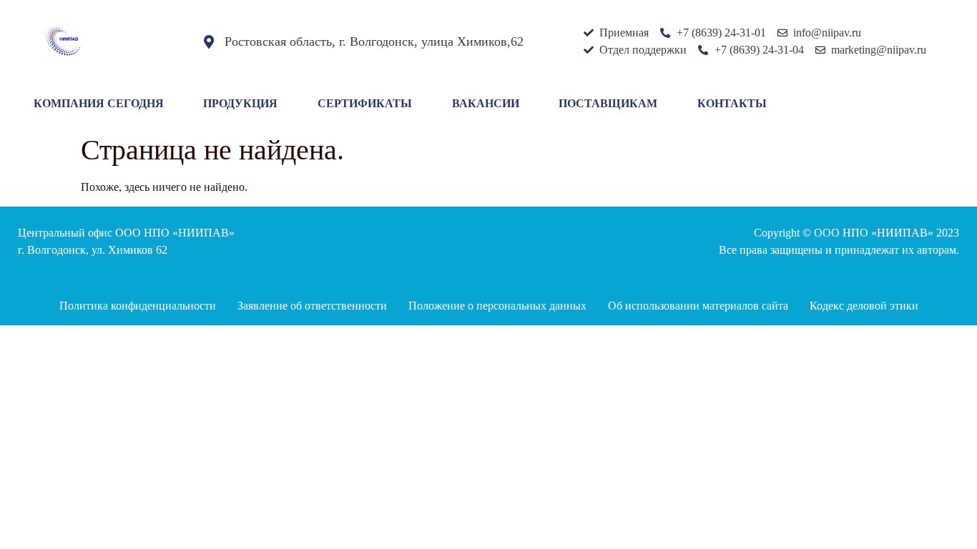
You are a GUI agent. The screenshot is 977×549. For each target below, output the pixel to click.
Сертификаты (365, 103)
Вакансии (485, 103)
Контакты (732, 103)
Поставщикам (608, 103)
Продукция (240, 103)
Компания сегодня (99, 103)
